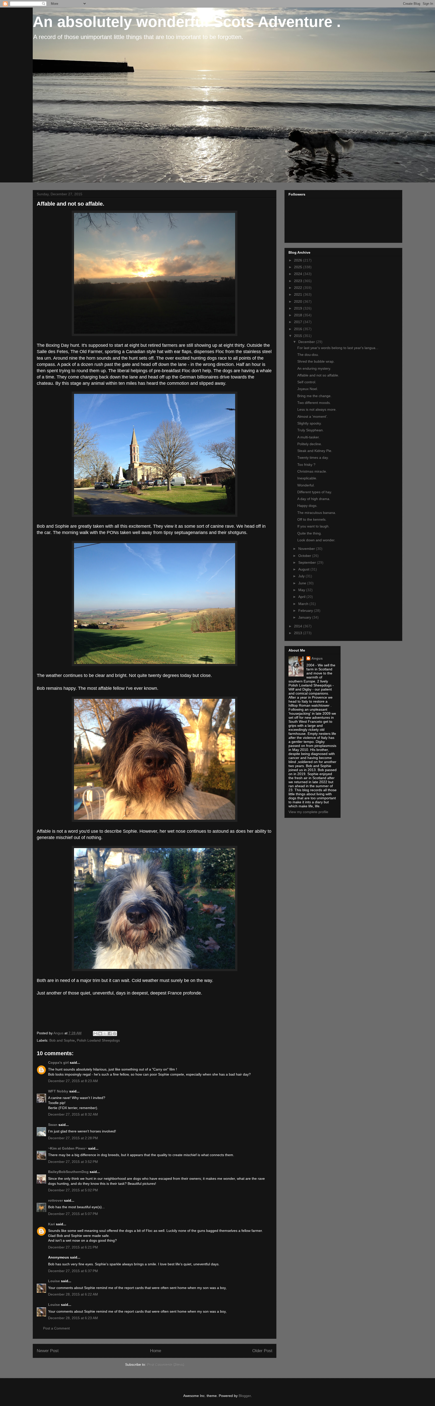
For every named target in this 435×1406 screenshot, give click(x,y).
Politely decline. (309, 444)
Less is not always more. (317, 409)
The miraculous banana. (316, 513)
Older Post (262, 1350)
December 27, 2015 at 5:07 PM (73, 1214)
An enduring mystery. (314, 368)
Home (155, 1350)
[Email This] (95, 1033)
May (302, 590)
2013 (298, 633)
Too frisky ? (306, 465)
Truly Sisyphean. (310, 430)
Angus (317, 658)
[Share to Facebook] (109, 1033)
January (305, 617)
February (306, 611)
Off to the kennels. (312, 519)
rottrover (55, 1200)
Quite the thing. (309, 533)
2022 (298, 288)
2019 (298, 308)
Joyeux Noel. (307, 389)
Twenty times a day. (313, 457)
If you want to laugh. (313, 526)
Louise (54, 1281)
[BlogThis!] (100, 1033)
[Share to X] (104, 1033)
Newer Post (48, 1350)
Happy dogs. (307, 506)
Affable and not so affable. (318, 375)
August (304, 569)
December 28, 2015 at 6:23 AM (73, 1318)
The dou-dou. (308, 355)
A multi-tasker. (308, 437)
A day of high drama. (313, 499)
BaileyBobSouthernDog (68, 1172)
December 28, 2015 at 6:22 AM (73, 1294)
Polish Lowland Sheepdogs (98, 1040)
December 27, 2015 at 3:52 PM (73, 1162)
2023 (298, 281)
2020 (298, 301)
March (303, 604)
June (302, 583)
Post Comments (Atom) (165, 1364)
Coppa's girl (58, 1062)
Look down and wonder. (316, 540)
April (302, 597)
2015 (298, 336)
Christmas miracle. (312, 471)
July (302, 576)
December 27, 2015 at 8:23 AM (73, 1081)
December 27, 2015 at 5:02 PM (73, 1190)
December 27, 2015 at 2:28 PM (73, 1138)
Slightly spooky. (309, 423)
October (305, 556)
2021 (298, 294)
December (307, 342)
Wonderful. (306, 485)
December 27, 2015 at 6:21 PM (73, 1247)
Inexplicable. (307, 478)
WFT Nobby (58, 1091)
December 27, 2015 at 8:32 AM (73, 1114)
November (307, 549)
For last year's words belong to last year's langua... (337, 348)
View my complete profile (308, 812)
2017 (298, 322)
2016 (298, 329)
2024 (298, 274)
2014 (298, 626)
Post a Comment (56, 1328)
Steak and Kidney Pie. (314, 451)
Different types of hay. (314, 492)
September (307, 562)
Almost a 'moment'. (312, 416)
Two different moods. (314, 403)
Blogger (245, 1396)
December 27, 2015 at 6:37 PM (73, 1271)
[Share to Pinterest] (114, 1033)
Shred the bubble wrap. (316, 361)
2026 (298, 260)
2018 (298, 315)
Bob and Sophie (62, 1040)
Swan (52, 1125)
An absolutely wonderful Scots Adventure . (187, 21)
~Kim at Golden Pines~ (67, 1148)
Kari (51, 1224)
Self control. (306, 382)
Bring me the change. (314, 396)
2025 (298, 267)
